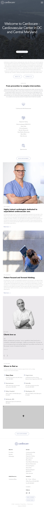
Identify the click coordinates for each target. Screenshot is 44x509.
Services (27, 449)
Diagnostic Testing (30, 456)
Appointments (29, 458)
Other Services (29, 473)
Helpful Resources (12, 476)
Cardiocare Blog (12, 479)
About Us (17, 76)
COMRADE (24, 506)
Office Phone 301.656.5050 (32, 481)
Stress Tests (28, 467)
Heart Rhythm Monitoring (32, 462)
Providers (11, 452)
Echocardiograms (30, 465)
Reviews (11, 454)
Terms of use (30, 504)
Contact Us (28, 76)
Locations (28, 486)
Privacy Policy (23, 504)
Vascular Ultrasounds (31, 464)
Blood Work (29, 460)
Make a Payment (30, 497)
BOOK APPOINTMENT (22, 51)
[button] (7, 355)
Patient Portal (30, 500)
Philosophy (11, 456)
